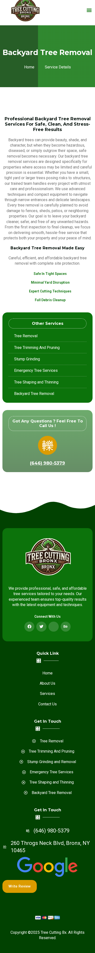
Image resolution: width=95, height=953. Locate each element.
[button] (89, 10)
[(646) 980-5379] (47, 445)
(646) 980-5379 (47, 463)
